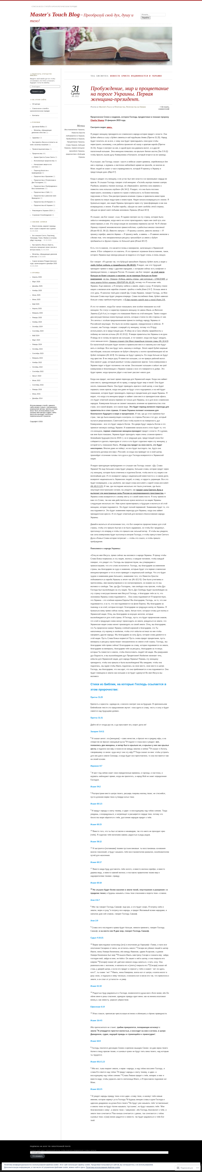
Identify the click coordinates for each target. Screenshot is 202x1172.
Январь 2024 (37, 344)
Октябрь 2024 (37, 326)
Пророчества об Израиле (43, 202)
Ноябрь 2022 (37, 362)
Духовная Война (38, 126)
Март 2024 (36, 340)
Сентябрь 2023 (37, 353)
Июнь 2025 (36, 299)
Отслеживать (38, 1156)
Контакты (35, 115)
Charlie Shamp (97, 120)
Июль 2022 (36, 380)
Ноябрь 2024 (37, 322)
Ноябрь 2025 (37, 290)
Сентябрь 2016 (37, 385)
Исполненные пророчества (44, 161)
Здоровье (35, 138)
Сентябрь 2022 (37, 371)
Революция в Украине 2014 (42, 210)
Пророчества (119, 107)
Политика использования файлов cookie (103, 1167)
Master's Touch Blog (55, 14)
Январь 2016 (37, 389)
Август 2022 (36, 376)
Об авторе (36, 104)
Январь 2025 (37, 317)
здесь (109, 127)
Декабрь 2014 (37, 398)
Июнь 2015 (36, 394)
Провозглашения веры (40, 149)
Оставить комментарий (164, 108)
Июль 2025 (36, 295)
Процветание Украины (75, 142)
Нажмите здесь (37, 91)
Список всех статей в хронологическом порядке (54, 6)
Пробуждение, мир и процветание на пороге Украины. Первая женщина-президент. (130, 93)
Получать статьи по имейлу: (41, 74)
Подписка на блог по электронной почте (50, 1146)
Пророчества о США (41, 192)
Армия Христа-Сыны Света (44, 157)
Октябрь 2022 (37, 367)
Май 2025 (35, 304)
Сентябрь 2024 (37, 331)
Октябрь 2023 (37, 349)
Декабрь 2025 (37, 286)
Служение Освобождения (41, 215)
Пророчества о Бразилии (43, 176)
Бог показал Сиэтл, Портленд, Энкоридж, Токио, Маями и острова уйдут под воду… (43, 238)
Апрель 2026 (37, 277)
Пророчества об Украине (136, 107)
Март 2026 (36, 281)
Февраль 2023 (37, 358)
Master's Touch (105, 107)
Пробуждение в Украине (75, 139)
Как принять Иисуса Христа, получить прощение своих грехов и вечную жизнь (43, 247)
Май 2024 (35, 335)
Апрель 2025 (37, 308)
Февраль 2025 (37, 313)
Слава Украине (71, 145)
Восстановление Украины (74, 129)
